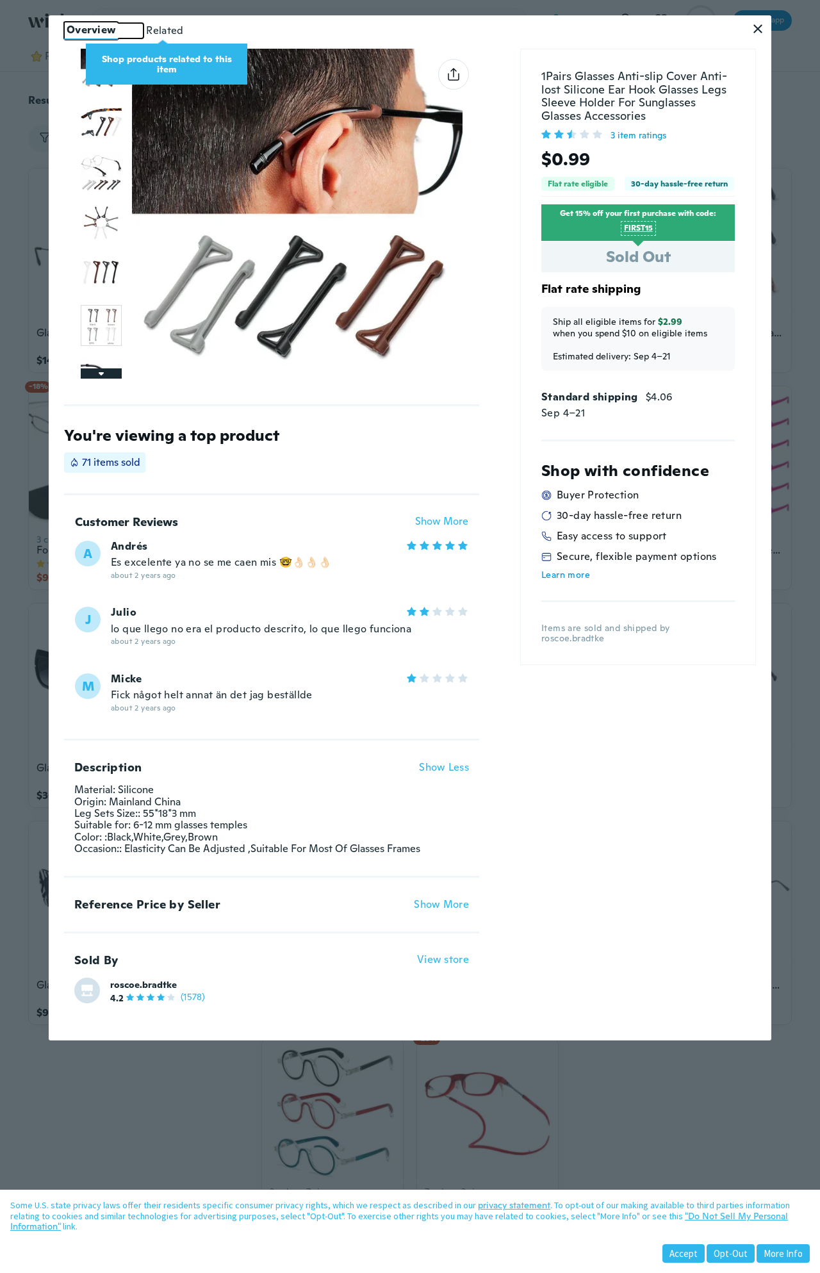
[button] (757, 28)
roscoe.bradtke (143, 985)
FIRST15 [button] (638, 228)
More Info (783, 1253)
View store (443, 960)
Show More (441, 522)
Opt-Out (731, 1253)
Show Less (444, 767)
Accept (683, 1253)
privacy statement (514, 1205)
